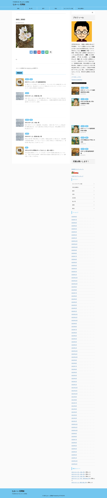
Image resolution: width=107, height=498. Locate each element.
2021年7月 (74, 403)
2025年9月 (74, 250)
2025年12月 (74, 241)
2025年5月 (74, 262)
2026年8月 (74, 216)
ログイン (30, 68)
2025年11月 (74, 244)
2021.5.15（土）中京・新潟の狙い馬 (81, 478)
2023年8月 (74, 326)
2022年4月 (74, 375)
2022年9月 (74, 360)
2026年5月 (74, 225)
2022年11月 (74, 354)
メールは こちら (76, 76)
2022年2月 (74, 381)
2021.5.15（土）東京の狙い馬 (79, 482)
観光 (56, 8)
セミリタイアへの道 (68, 8)
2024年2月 (74, 308)
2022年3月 (74, 378)
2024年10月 (74, 283)
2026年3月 (74, 232)
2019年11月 (74, 464)
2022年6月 (74, 369)
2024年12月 (74, 277)
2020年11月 (74, 427)
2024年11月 (74, 280)
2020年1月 (74, 458)
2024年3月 (74, 305)
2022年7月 (74, 366)
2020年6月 (74, 442)
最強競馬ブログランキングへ (78, 169)
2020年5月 (74, 445)
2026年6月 (74, 222)
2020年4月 (74, 448)
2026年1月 (74, 238)
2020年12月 (74, 424)
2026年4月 (74, 228)
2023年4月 (74, 338)
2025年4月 (74, 265)
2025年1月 (74, 274)
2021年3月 (74, 415)
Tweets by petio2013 (77, 79)
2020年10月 (74, 430)
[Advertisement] (41, 111)
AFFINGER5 (62, 495)
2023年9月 (74, 323)
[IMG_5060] (42, 52)
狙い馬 (30, 8)
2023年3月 (74, 341)
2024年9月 (74, 286)
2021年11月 (74, 390)
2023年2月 (74, 345)
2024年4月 (74, 302)
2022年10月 (74, 357)
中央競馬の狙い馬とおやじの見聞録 (19, 493)
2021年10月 (74, 393)
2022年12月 (74, 351)
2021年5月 (74, 409)
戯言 (43, 8)
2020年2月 (74, 454)
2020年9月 (74, 433)
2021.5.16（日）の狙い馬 (78, 472)
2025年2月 (74, 271)
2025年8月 (74, 253)
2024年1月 (74, 311)
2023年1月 (74, 348)
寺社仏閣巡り (81, 8)
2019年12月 (74, 461)
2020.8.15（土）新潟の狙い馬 (33, 136)
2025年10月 (74, 247)
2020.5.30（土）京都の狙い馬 (33, 96)
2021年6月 (74, 406)
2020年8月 (74, 436)
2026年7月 (74, 219)
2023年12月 (74, 314)
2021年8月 (74, 399)
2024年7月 (74, 293)
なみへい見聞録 (19, 4)
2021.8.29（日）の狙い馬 (32, 122)
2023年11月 (74, 317)
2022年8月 (74, 363)
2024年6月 (74, 296)
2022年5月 (74, 372)
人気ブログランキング (77, 176)
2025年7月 (74, 256)
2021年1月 (74, 421)
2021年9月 (74, 396)
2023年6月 (74, 332)
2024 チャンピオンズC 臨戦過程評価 (35, 82)
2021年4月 (74, 412)
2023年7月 (74, 329)
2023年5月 (74, 335)
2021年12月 (74, 387)
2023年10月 (74, 320)
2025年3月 (74, 268)
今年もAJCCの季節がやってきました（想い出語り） (40, 150)
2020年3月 (74, 451)
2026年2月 (74, 235)
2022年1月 (74, 384)
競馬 (18, 8)
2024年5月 (74, 299)
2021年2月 (74, 418)
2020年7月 (74, 439)
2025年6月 (74, 259)
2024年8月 (74, 290)
